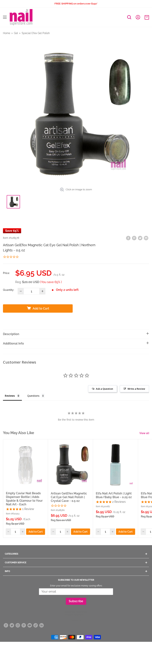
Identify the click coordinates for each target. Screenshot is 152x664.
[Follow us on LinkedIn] (41, 625)
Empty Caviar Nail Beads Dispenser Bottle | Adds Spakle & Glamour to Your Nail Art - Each (24, 498)
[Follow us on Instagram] (18, 625)
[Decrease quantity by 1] (21, 291)
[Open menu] (5, 17)
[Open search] (129, 17)
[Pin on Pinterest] (134, 237)
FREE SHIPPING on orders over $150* (76, 3)
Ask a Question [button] (104, 388)
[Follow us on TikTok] (35, 625)
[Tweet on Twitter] (140, 237)
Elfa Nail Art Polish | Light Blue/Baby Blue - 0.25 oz (114, 495)
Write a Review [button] (136, 388)
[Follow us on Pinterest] (24, 625)
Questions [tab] (33, 395)
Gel (16, 33)
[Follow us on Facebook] (6, 625)
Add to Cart (36, 531)
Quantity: (8, 289)
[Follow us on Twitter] (12, 625)
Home (6, 33)
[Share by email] (146, 237)
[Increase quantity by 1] (42, 291)
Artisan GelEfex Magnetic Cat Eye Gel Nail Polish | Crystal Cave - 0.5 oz (69, 497)
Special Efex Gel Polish (36, 33)
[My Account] (138, 17)
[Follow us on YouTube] (29, 625)
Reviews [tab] (10, 395)
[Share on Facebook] (128, 237)
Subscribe (76, 601)
